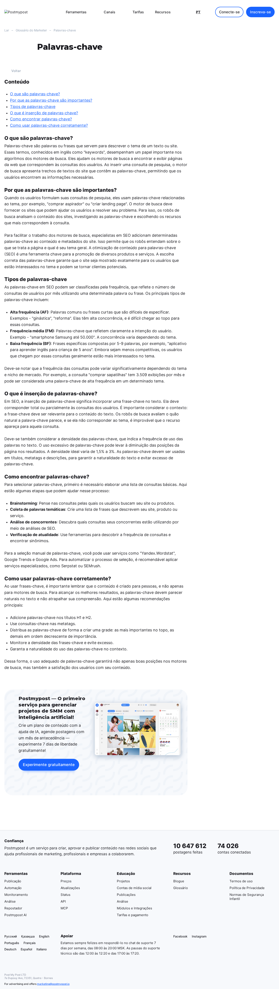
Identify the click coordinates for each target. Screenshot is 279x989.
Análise (10, 901)
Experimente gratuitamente (49, 764)
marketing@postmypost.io (53, 984)
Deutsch (10, 949)
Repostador (13, 908)
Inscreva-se (260, 12)
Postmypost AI (15, 915)
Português (11, 942)
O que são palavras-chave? (35, 94)
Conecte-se (229, 12)
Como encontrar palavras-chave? (41, 119)
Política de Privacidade (247, 888)
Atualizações (70, 888)
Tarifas (138, 12)
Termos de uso (241, 881)
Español (26, 949)
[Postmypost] (27, 12)
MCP (64, 908)
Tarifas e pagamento (132, 915)
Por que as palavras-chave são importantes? (51, 100)
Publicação (12, 881)
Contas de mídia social (134, 888)
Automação (13, 888)
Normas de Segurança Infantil (247, 897)
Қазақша (28, 936)
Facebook (180, 936)
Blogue (178, 881)
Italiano (41, 949)
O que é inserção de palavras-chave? (44, 113)
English (44, 936)
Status (65, 895)
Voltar (16, 71)
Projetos (123, 881)
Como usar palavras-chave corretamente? (49, 125)
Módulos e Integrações (134, 908)
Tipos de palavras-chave (32, 106)
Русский (10, 936)
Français (30, 942)
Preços (66, 881)
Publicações (126, 895)
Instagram (199, 936)
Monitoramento (16, 895)
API (63, 901)
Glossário (180, 888)
